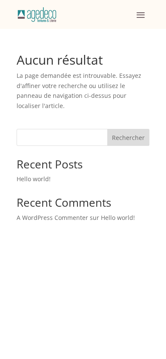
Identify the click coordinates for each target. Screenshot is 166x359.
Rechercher (128, 138)
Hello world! (34, 179)
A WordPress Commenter (52, 218)
